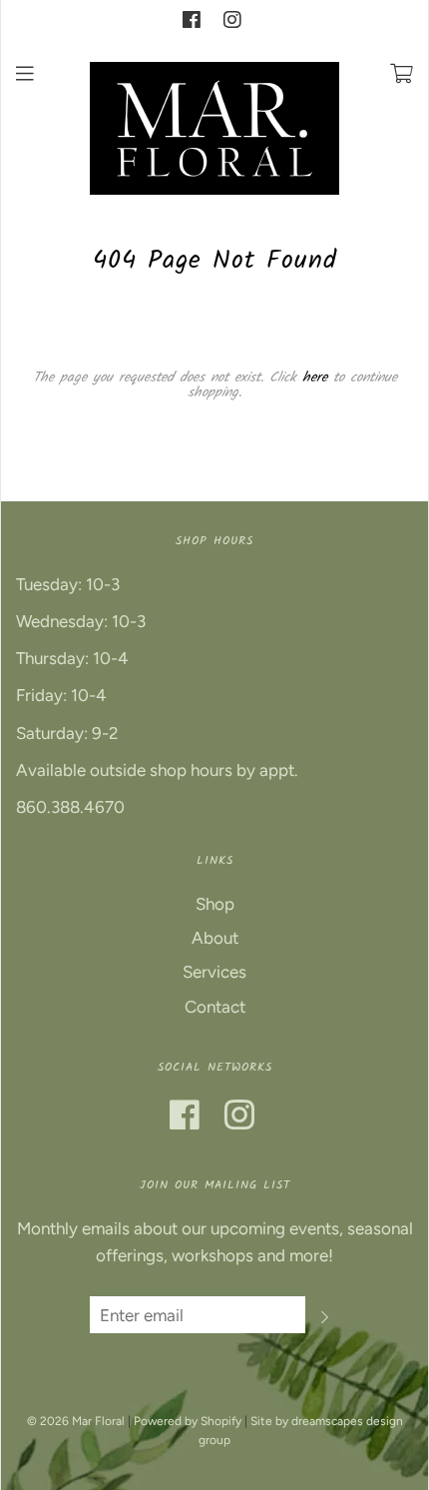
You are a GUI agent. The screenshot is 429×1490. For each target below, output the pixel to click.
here (314, 377)
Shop (215, 904)
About (215, 938)
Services (214, 972)
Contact (215, 1007)
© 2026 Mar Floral (76, 1421)
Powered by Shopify (187, 1421)
